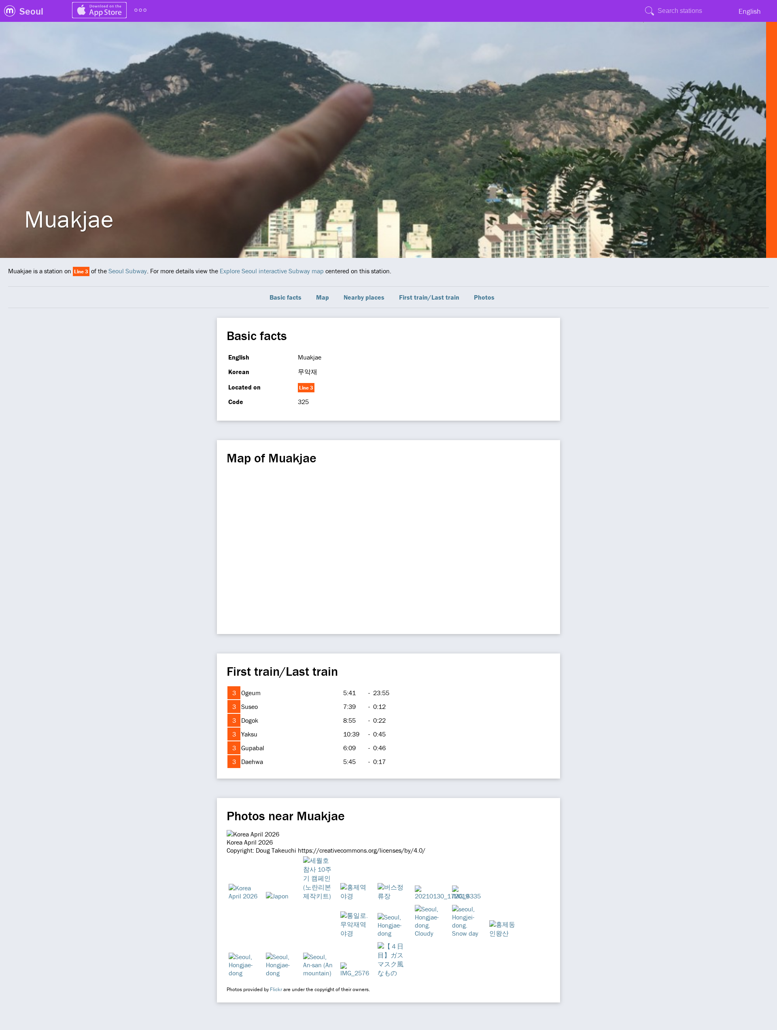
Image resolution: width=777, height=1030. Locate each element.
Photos (484, 297)
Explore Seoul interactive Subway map (272, 271)
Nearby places (364, 297)
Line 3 (81, 271)
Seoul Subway (127, 271)
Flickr (276, 989)
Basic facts (285, 297)
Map (322, 297)
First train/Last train (429, 297)
